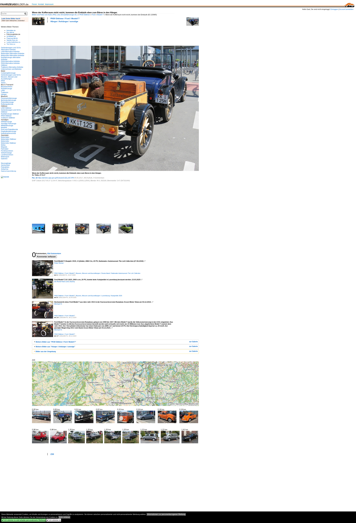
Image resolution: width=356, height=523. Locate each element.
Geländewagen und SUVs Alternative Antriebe (11, 49)
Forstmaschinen (7, 151)
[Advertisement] (82, 34)
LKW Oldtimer (6, 108)
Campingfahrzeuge (8, 73)
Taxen (3, 83)
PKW (3, 81)
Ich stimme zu (54, 520)
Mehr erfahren (64, 517)
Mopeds (4, 147)
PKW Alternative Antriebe (10, 61)
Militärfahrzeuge (7, 126)
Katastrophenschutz (8, 133)
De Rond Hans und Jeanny (64, 282)
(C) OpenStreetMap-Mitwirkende (185, 404)
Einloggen (334, 9)
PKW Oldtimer (84, 15)
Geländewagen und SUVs (11, 75)
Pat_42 (35, 178)
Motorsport (5, 157)
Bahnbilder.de (11, 30)
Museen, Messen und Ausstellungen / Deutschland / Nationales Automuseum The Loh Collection (108, 273)
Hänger (4, 94)
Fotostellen (5, 167)
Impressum (49, 4)
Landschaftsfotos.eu (13, 42)
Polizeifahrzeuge (7, 102)
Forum (34, 4)
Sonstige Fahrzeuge (8, 124)
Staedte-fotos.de (12, 40)
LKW (3, 91)
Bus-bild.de (10, 32)
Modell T (100, 15)
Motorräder (5, 137)
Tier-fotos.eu (11, 44)
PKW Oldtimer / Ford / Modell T (65, 18)
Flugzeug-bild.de (12, 38)
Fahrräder (4, 149)
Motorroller (5, 141)
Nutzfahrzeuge (6, 89)
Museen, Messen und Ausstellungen (9, 78)
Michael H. (58, 304)
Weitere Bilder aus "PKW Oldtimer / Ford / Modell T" (56, 342)
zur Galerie (193, 342)
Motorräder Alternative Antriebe (12, 54)
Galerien (4, 159)
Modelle (4, 127)
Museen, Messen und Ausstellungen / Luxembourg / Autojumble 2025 (99, 295)
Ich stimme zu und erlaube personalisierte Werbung (23, 520)
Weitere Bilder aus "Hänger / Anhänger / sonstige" (55, 347)
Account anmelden (346, 9)
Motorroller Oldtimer (8, 143)
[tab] (115, 342)
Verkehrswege (6, 153)
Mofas (3, 145)
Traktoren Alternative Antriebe (12, 67)
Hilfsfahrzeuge (6, 122)
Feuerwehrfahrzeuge (9, 98)
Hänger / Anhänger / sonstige (64, 21)
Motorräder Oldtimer (8, 139)
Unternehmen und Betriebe (11, 69)
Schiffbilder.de (11, 36)
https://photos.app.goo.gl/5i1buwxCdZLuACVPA (56, 178)
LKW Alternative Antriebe (10, 52)
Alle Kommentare (54, 253)
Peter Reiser (59, 263)
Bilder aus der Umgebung (46, 352)
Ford (93, 15)
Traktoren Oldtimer (8, 118)
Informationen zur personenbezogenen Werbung (166, 514)
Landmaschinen (7, 155)
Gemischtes (5, 165)
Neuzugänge (6, 163)
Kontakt (41, 4)
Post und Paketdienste (9, 129)
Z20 (52, 454)
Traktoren (4, 92)
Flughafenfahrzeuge (8, 131)
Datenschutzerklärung (8, 171)
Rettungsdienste (7, 104)
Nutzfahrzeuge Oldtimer (10, 114)
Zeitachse (4, 169)
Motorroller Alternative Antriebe (12, 55)
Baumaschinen (6, 87)
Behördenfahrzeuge (8, 100)
